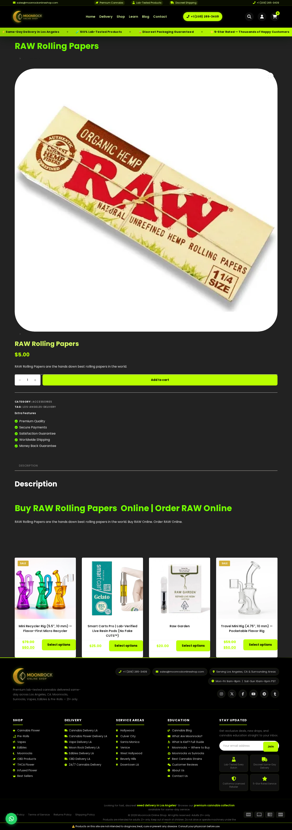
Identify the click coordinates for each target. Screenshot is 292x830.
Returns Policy (63, 814)
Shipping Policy (85, 814)
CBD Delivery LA (79, 759)
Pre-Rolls (23, 736)
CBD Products (26, 759)
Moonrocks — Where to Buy (191, 747)
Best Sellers (25, 776)
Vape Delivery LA (80, 742)
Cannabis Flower (28, 730)
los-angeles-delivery (39, 407)
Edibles (22, 747)
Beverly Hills (128, 759)
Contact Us (180, 776)
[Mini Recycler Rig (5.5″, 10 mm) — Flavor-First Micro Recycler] (45, 588)
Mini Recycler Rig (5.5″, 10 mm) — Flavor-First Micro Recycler (45, 628)
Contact (160, 16)
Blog (145, 16)
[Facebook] (243, 694)
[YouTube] (253, 694)
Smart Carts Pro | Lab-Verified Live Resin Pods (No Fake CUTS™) (112, 631)
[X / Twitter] (232, 694)
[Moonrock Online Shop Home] (41, 17)
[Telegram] (264, 694)
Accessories (42, 402)
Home (90, 16)
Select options (58, 645)
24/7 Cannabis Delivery (85, 765)
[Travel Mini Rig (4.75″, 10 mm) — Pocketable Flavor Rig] (246, 588)
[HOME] (16, 58)
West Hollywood (131, 753)
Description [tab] (28, 466)
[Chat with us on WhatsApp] (11, 818)
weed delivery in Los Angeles (156, 805)
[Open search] (249, 16)
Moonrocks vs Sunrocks (188, 753)
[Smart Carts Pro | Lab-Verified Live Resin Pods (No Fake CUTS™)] (112, 588)
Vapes (21, 742)
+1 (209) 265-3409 (268, 2)
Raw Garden (180, 626)
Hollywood (127, 730)
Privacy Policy (15, 814)
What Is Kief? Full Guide (188, 742)
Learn (133, 16)
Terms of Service (39, 814)
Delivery (106, 16)
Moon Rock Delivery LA (84, 747)
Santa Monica (129, 742)
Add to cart (160, 380)
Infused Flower (27, 770)
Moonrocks (24, 753)
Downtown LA (129, 765)
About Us (178, 770)
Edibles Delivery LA (81, 753)
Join (271, 746)
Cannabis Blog (182, 730)
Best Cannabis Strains (187, 759)
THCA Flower (25, 765)
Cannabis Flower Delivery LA (88, 736)
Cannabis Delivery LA (83, 730)
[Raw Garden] (179, 588)
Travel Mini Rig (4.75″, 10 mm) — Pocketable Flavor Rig (247, 628)
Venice (125, 747)
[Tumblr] (275, 694)
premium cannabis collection (214, 805)
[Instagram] (221, 694)
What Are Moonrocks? (187, 736)
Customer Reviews (185, 765)
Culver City (128, 736)
